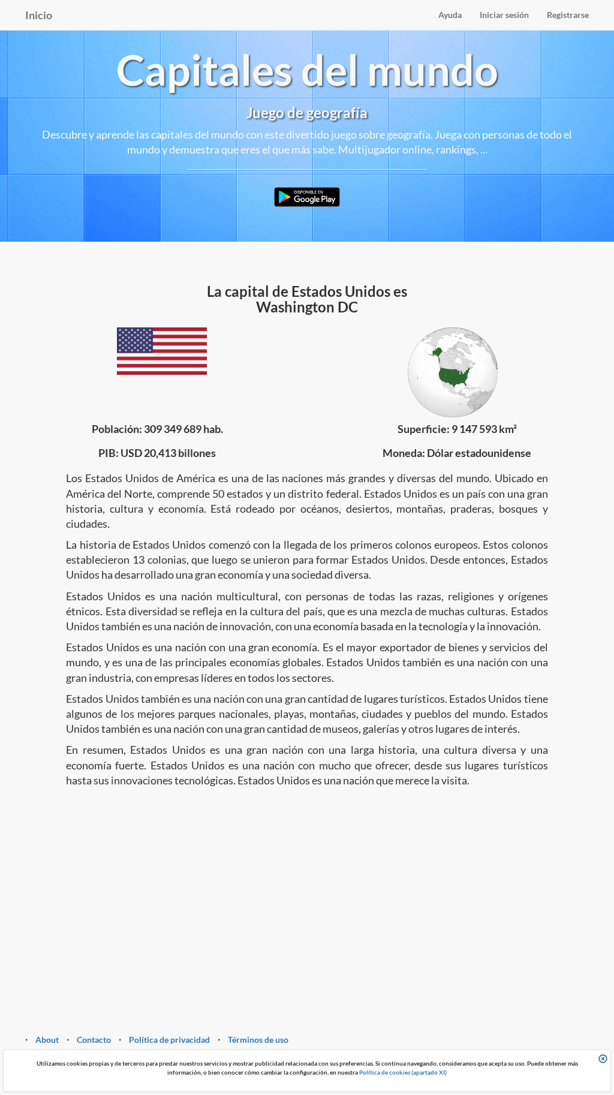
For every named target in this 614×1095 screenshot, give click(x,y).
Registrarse (568, 15)
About (47, 1039)
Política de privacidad (169, 1039)
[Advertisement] (307, 890)
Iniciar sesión (504, 15)
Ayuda (450, 15)
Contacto (94, 1039)
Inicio (38, 15)
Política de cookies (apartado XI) (403, 1072)
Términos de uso (258, 1039)
